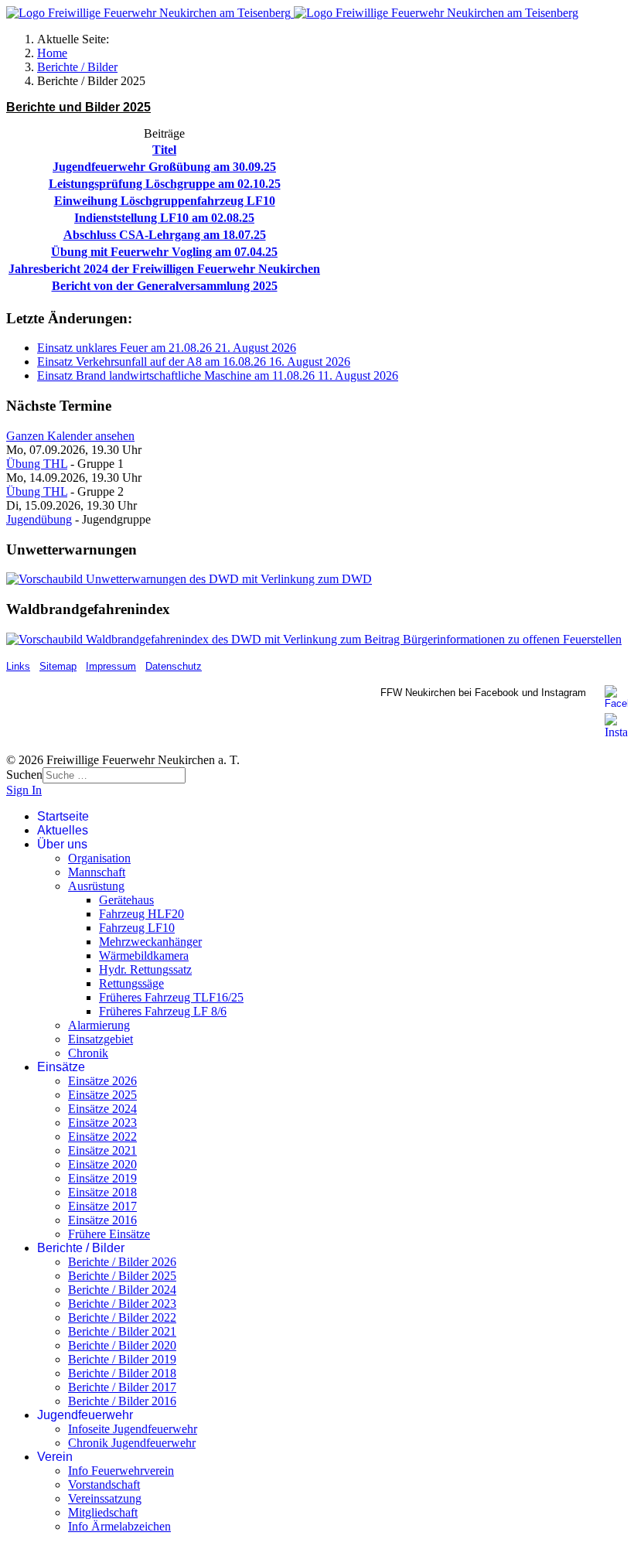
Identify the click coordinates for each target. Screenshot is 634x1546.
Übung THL (36, 463)
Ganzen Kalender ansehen (70, 435)
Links (18, 666)
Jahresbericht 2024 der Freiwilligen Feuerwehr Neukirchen (164, 268)
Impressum (111, 666)
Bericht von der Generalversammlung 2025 (165, 285)
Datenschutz (173, 666)
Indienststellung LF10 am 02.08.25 (164, 217)
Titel (164, 149)
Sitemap (58, 666)
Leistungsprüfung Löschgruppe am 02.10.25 (165, 183)
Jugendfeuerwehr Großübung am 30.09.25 (164, 166)
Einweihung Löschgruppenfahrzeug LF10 (164, 200)
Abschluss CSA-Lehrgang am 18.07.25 (164, 234)
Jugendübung (39, 519)
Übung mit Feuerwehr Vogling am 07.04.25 (164, 251)
